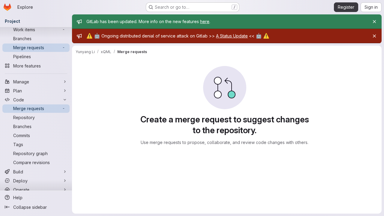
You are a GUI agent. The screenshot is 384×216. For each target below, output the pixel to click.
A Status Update (232, 35)
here (204, 21)
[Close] (374, 21)
